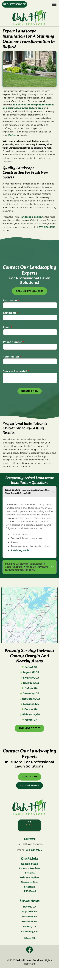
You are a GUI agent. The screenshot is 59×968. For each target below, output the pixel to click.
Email (7, 327)
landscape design (31, 216)
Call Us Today (29, 785)
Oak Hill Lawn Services (29, 960)
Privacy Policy (29, 877)
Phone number (13, 342)
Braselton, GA (31, 678)
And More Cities (29, 728)
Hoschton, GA (31, 683)
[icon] (29, 950)
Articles (30, 873)
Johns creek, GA (31, 699)
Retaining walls (20, 550)
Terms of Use (29, 882)
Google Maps (29, 863)
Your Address (12, 356)
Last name (10, 312)
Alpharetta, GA (31, 714)
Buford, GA (31, 667)
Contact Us (29, 776)
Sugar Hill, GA (31, 672)
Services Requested (16, 371)
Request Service (14, 4)
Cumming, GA (31, 693)
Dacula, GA (31, 709)
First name (11, 300)
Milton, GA (31, 720)
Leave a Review (29, 868)
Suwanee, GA (31, 704)
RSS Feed (29, 891)
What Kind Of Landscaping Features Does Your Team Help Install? (27, 491)
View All (29, 938)
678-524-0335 (47, 227)
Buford (12, 135)
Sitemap (29, 886)
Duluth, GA (31, 688)
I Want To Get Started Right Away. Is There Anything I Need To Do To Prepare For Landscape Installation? (26, 567)
